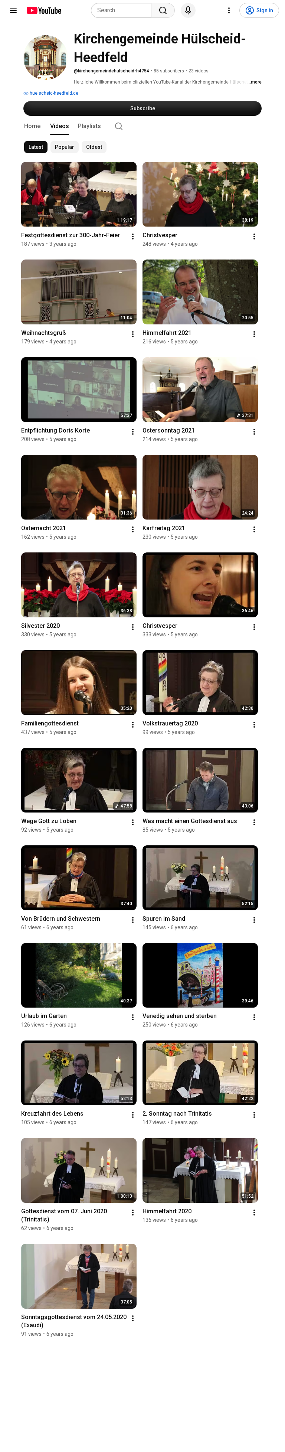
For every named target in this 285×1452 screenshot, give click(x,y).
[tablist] (142, 126)
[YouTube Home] (43, 10)
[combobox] (123, 10)
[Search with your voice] (188, 10)
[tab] (32, 126)
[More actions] (132, 236)
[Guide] (13, 10)
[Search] (163, 10)
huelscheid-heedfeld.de (53, 93)
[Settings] (229, 10)
